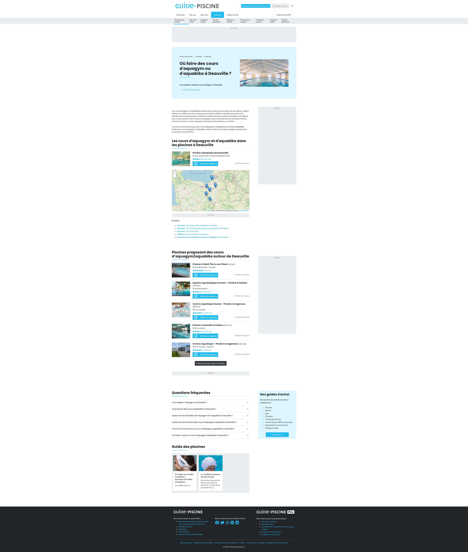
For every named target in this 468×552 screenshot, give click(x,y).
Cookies (241, 543)
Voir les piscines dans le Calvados (211, 363)
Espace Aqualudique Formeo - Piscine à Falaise (220, 284)
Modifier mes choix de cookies (277, 543)
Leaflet (208, 210)
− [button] (174, 176)
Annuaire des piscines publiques (191, 534)
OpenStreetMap (244, 210)
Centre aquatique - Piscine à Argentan (219, 343)
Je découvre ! (277, 434)
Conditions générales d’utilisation (225, 543)
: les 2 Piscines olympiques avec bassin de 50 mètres (203, 228)
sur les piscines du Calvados (192, 234)
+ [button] (174, 172)
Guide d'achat (184, 532)
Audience (261, 543)
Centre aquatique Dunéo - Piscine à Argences (219, 305)
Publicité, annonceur (269, 522)
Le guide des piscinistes (270, 534)
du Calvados (202, 237)
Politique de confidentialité (202, 543)
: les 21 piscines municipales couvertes (197, 225)
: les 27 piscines (187, 231)
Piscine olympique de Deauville (210, 152)
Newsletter (183, 529)
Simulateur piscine (280, 6)
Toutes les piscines (192, 89)
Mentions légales (186, 543)
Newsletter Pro (267, 524)
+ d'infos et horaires (241, 163)
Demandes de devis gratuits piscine (255, 6)
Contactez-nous (251, 543)
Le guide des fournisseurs (271, 532)
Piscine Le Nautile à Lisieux (212, 325)
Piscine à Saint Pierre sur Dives (214, 264)
